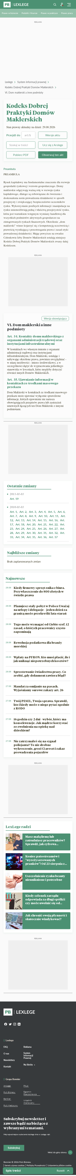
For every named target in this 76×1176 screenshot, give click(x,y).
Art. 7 (13, 516)
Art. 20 (31, 524)
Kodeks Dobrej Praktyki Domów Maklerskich (29, 87)
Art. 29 (20, 532)
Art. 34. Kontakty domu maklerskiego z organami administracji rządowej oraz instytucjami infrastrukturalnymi (35, 339)
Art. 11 (54, 516)
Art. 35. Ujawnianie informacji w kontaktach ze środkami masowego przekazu (32, 383)
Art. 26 (42, 528)
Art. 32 (53, 532)
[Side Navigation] (68, 4)
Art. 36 (42, 537)
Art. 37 (53, 537)
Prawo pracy (67, 13)
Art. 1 (13, 511)
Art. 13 (20, 520)
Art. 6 (61, 511)
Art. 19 (14, 498)
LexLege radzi (18, 826)
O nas (6, 1053)
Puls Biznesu (9, 1092)
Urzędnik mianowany (29, 1101)
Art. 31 (42, 532)
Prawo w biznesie (10, 13)
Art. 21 (42, 524)
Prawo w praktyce (49, 13)
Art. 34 (20, 537)
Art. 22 (53, 524)
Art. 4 (42, 511)
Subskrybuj (14, 1147)
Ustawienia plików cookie (59, 1165)
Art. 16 (53, 520)
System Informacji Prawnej (28, 1055)
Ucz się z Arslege (52, 145)
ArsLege (7, 1085)
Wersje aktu (52, 135)
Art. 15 (42, 520)
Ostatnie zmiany (22, 486)
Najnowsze (15, 578)
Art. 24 (20, 528)
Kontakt (7, 1066)
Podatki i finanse (29, 13)
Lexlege (9, 81)
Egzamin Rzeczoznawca (30, 1093)
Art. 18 (20, 524)
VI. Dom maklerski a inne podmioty (24, 92)
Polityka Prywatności (36, 1165)
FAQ (6, 1047)
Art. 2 (23, 511)
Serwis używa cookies (15, 1165)
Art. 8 (23, 516)
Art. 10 (43, 516)
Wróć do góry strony (57, 1152)
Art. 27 (53, 528)
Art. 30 (31, 532)
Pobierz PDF (21, 154)
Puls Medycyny (11, 1105)
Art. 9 (32, 516)
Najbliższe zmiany (23, 552)
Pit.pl (26, 1085)
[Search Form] (54, 4)
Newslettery (9, 1060)
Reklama (27, 1047)
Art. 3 (32, 511)
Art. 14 (31, 520)
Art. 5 (51, 511)
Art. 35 (31, 537)
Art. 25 (31, 528)
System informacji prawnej (31, 81)
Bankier (7, 1098)
